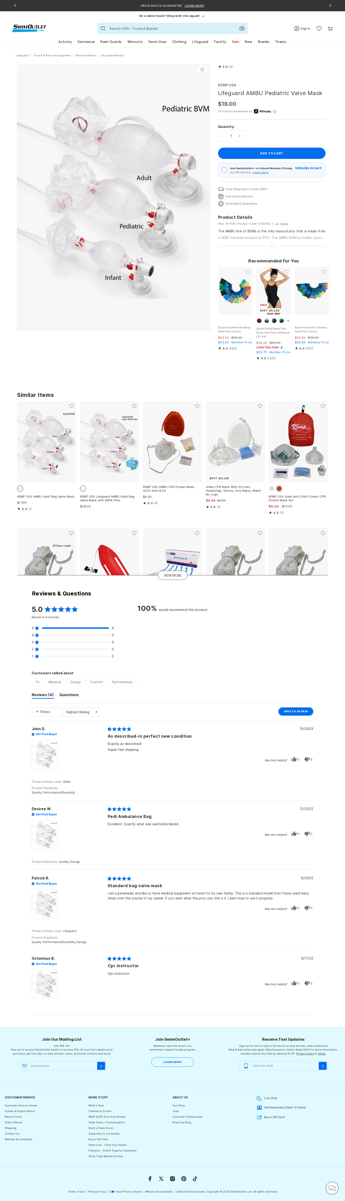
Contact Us (12, 1133)
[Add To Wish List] (202, 70)
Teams (281, 42)
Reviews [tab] (43, 695)
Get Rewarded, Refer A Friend (285, 1107)
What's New (96, 1105)
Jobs (175, 1111)
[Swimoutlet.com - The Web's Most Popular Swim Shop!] (29, 28)
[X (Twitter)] (161, 1179)
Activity (65, 42)
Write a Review (298, 713)
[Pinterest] (184, 1179)
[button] (225, 67)
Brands (263, 42)
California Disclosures (190, 1191)
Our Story (178, 1105)
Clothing (179, 42)
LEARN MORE (172, 1062)
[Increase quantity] (240, 136)
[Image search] (242, 28)
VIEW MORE (173, 575)
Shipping (10, 1128)
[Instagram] (172, 1179)
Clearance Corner (99, 1111)
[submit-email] (101, 1066)
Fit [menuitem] (38, 682)
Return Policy (13, 1116)
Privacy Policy (305, 1053)
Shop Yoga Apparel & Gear (105, 1156)
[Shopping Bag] (330, 28)
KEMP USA (227, 85)
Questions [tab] (69, 695)
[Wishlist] (319, 28)
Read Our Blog (181, 1122)
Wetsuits (135, 42)
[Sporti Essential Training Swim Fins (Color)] (312, 291)
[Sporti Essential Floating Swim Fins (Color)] (235, 291)
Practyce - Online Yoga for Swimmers (112, 1150)
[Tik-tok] (195, 1179)
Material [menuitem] (55, 682)
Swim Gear (157, 42)
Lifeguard (200, 42)
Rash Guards (111, 42)
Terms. (322, 1053)
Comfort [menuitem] (96, 682)
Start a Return (14, 1122)
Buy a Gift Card (98, 1139)
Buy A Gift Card (274, 1117)
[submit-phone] (323, 1066)
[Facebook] (150, 1179)
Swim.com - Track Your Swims (107, 1145)
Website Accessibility (18, 1139)
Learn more (261, 172)
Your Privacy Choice (129, 1191)
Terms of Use (76, 1191)
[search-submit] (103, 28)
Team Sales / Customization (106, 1122)
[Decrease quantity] (223, 136)
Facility (220, 42)
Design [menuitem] (75, 682)
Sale (235, 42)
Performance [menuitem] (122, 682)
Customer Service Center (21, 1105)
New (248, 42)
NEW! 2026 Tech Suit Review (107, 1116)
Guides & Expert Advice (20, 1111)
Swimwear (86, 42)
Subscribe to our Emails (104, 1133)
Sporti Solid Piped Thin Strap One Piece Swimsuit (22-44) (273, 332)
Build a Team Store (100, 1128)
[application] (332, 1188)
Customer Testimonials (187, 1116)
